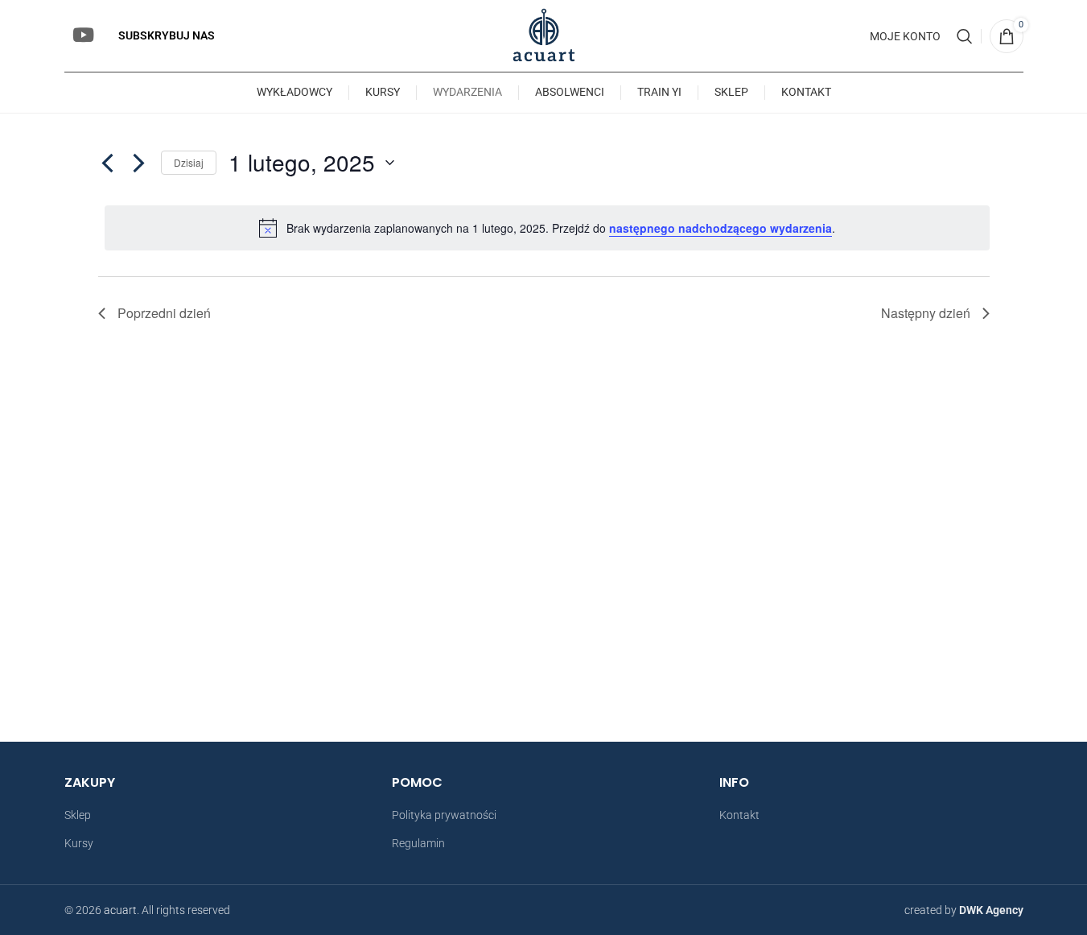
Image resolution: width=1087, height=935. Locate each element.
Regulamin (418, 843)
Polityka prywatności (444, 815)
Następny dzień (925, 313)
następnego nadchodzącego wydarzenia (720, 228)
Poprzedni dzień (164, 313)
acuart (120, 910)
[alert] (547, 227)
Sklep (77, 815)
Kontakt (739, 815)
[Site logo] (543, 34)
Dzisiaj (189, 162)
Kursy (78, 843)
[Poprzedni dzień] (107, 162)
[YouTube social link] (83, 36)
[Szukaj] (965, 36)
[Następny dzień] (139, 162)
